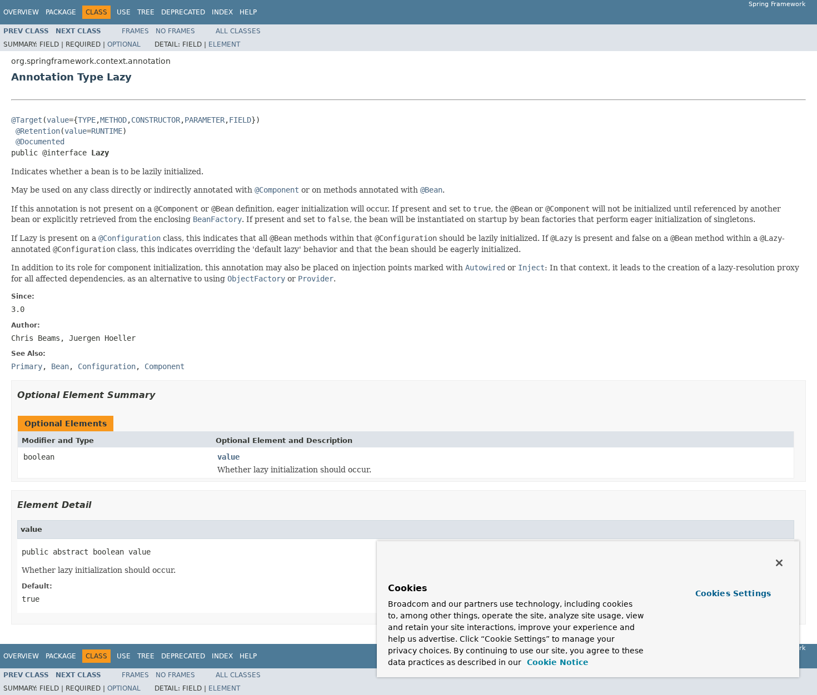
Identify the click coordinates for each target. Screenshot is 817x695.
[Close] (779, 563)
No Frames (175, 31)
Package (61, 12)
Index (222, 12)
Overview (21, 12)
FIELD (240, 119)
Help (248, 12)
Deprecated (183, 12)
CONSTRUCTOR (155, 119)
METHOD (113, 119)
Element (224, 44)
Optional (124, 44)
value (58, 119)
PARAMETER (205, 119)
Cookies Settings (733, 593)
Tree (146, 12)
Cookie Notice (556, 662)
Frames (135, 31)
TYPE (87, 119)
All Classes (238, 31)
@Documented (40, 141)
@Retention (38, 131)
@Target (26, 119)
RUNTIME (106, 131)
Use (124, 12)
